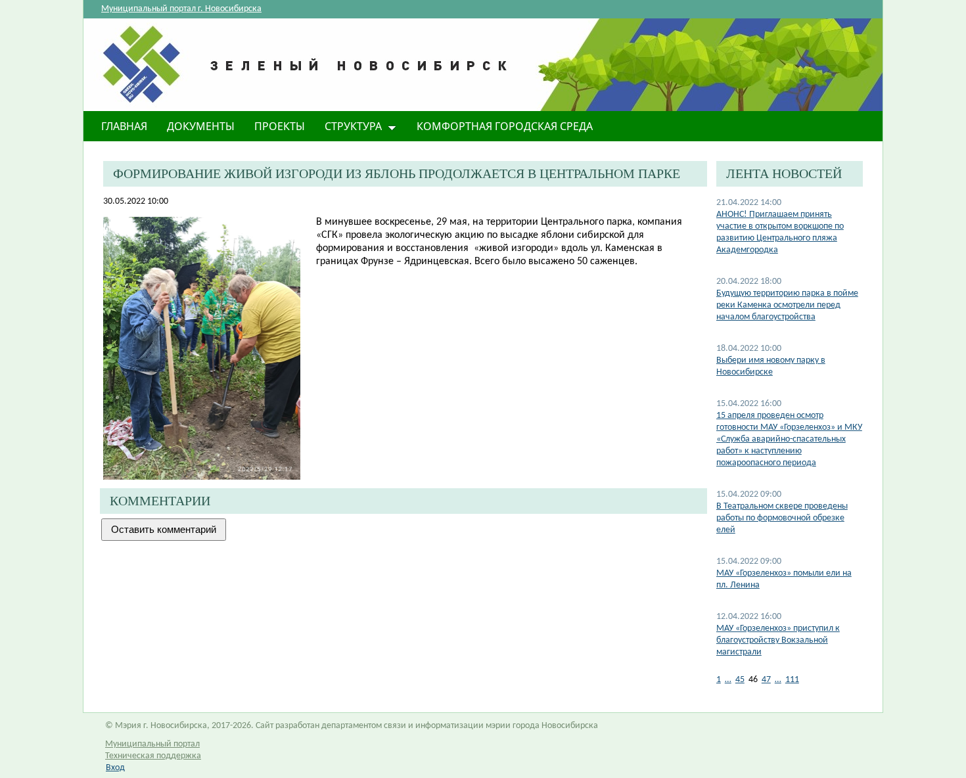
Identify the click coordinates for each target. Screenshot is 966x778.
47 (766, 680)
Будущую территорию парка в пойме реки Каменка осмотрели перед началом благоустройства (787, 305)
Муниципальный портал (152, 744)
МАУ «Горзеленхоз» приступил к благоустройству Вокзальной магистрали (778, 640)
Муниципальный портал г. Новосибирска (181, 9)
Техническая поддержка (153, 756)
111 (792, 680)
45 (740, 680)
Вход (115, 768)
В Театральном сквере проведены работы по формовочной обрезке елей (782, 518)
